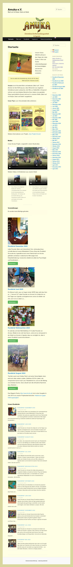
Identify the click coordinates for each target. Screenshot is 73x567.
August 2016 (55, 148)
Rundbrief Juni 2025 (15, 289)
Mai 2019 (54, 127)
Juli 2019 (54, 125)
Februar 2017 (56, 142)
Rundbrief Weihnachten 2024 (19, 328)
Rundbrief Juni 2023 (24, 495)
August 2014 (55, 159)
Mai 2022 (54, 112)
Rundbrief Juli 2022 (24, 525)
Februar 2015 (56, 155)
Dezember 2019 (56, 123)
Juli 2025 (54, 97)
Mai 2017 (54, 140)
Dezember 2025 (56, 95)
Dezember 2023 (56, 104)
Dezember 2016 (56, 144)
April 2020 (55, 121)
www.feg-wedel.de (42, 561)
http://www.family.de (26, 393)
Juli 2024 (54, 102)
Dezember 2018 (56, 131)
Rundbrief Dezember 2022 (26, 510)
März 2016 (55, 150)
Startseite (10, 39)
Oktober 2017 (56, 138)
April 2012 (55, 169)
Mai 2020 (54, 119)
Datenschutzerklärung (46, 39)
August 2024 (55, 101)
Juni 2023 (55, 106)
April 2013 (55, 165)
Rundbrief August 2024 (16, 373)
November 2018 (56, 133)
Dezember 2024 (56, 99)
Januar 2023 (55, 108)
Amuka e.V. (15, 9)
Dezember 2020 (56, 118)
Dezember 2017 (56, 136)
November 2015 (56, 153)
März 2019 (55, 129)
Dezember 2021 (56, 114)
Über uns (18, 39)
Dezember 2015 (56, 152)
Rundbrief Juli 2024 (24, 451)
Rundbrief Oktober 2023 (25, 481)
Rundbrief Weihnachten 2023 (27, 466)
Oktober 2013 (56, 163)
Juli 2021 (54, 116)
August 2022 (55, 110)
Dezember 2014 (56, 157)
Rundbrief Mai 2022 (24, 539)
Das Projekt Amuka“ (35, 134)
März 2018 (55, 135)
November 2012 (56, 167)
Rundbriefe (26, 39)
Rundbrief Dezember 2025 (18, 246)
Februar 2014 (56, 161)
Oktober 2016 (56, 146)
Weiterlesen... (13, 263)
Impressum (35, 39)
